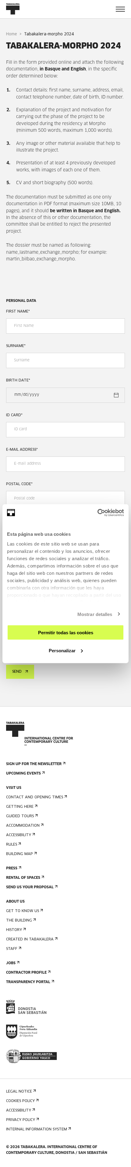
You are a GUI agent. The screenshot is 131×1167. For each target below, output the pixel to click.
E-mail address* (22, 450)
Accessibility (18, 835)
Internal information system (36, 1129)
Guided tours (20, 816)
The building (19, 920)
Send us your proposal (30, 887)
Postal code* (19, 484)
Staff (11, 949)
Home (11, 34)
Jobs (11, 963)
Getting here (20, 807)
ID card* (14, 415)
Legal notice (19, 1092)
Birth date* (18, 380)
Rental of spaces (23, 878)
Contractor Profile (26, 973)
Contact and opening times (34, 797)
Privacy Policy (20, 1120)
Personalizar (62, 650)
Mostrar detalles (94, 614)
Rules (11, 845)
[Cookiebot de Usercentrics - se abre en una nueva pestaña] (97, 513)
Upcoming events (23, 773)
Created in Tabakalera (30, 939)
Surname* (16, 346)
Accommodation (23, 826)
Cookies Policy (20, 1101)
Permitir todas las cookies (65, 632)
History (14, 930)
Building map (19, 854)
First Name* (18, 311)
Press (11, 868)
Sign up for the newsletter (34, 764)
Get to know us (22, 911)
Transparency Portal (28, 982)
